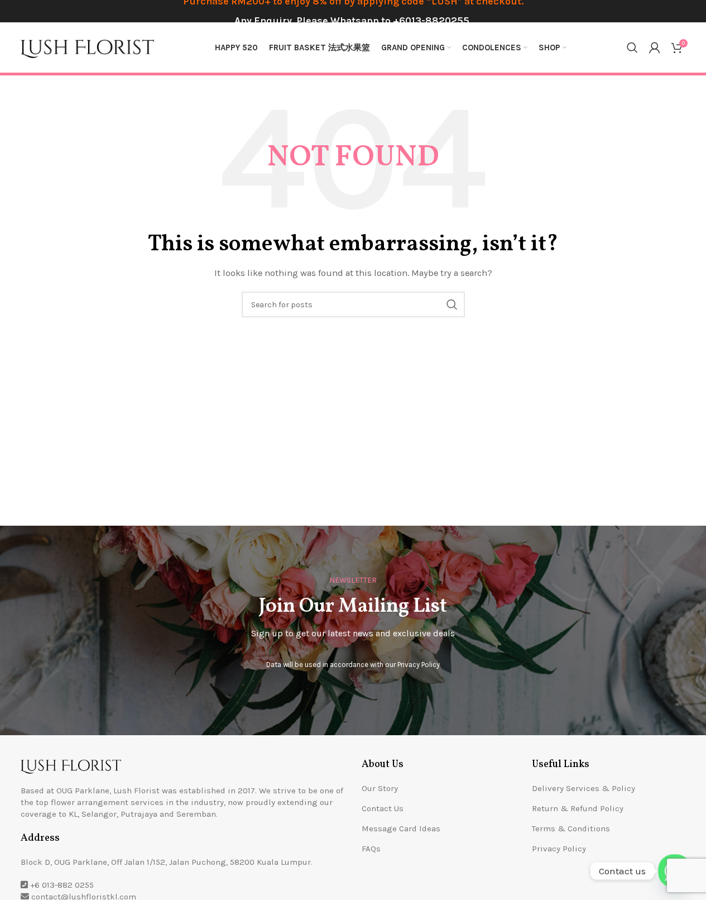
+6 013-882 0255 (62, 885)
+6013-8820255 (431, 21)
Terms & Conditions (571, 828)
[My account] (654, 47)
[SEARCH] (452, 304)
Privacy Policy (418, 664)
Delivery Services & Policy (583, 788)
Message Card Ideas (401, 828)
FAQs (371, 849)
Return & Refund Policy (577, 808)
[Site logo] (88, 47)
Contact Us (383, 808)
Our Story (380, 788)
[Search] (632, 47)
